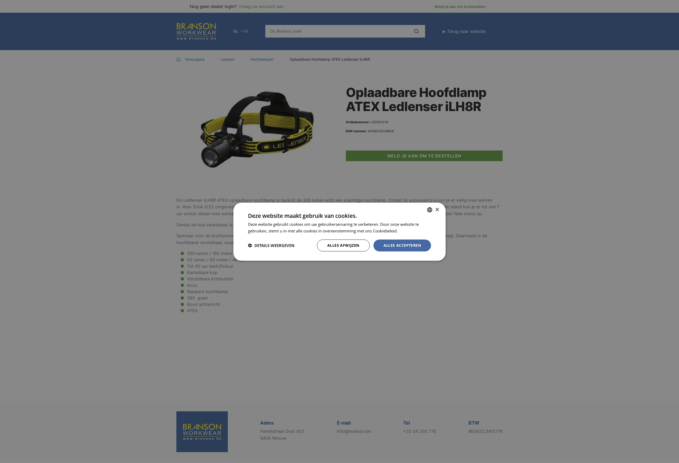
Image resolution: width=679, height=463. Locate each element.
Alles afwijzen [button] (343, 245)
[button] (271, 245)
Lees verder (409, 230)
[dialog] (339, 231)
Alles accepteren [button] (402, 245)
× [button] (437, 209)
